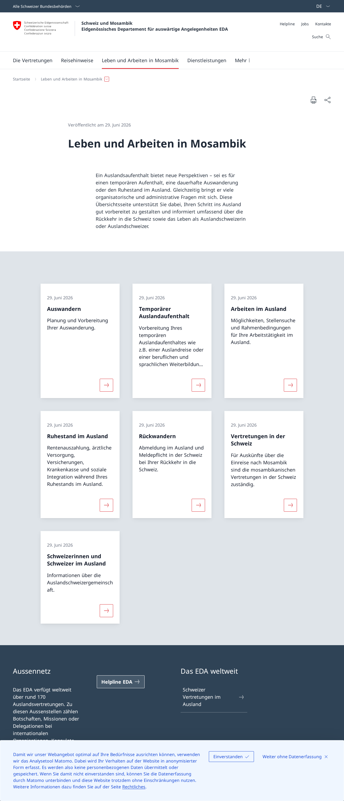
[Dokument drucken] (313, 99)
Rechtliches (133, 787)
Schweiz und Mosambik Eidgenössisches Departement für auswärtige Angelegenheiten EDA (154, 26)
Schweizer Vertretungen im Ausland (202, 696)
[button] (33, 60)
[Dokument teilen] (327, 100)
